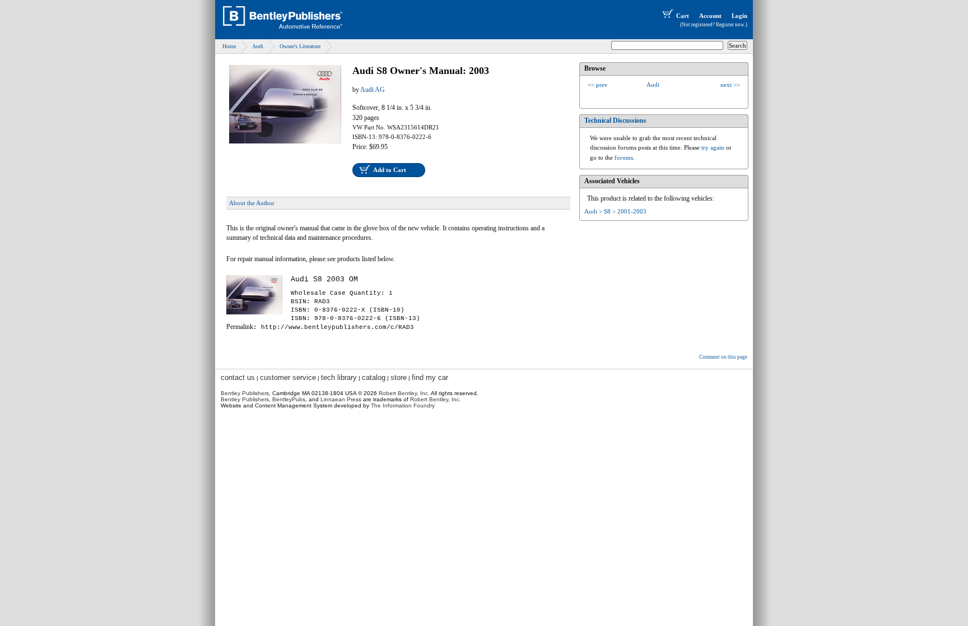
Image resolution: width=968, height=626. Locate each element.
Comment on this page (723, 357)
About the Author (251, 203)
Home (229, 46)
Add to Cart (389, 169)
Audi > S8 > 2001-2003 (615, 211)
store (398, 377)
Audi (257, 46)
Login (739, 15)
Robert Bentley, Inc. (435, 399)
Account (710, 15)
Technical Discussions (615, 120)
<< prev (598, 84)
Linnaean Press (340, 399)
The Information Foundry (403, 405)
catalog (373, 377)
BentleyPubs (288, 399)
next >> (730, 84)
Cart (682, 15)
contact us (238, 377)
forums (624, 157)
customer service (288, 377)
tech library (339, 377)
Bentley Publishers (245, 393)
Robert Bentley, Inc (403, 393)
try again (712, 147)
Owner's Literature (300, 46)
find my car (430, 377)
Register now (730, 24)
